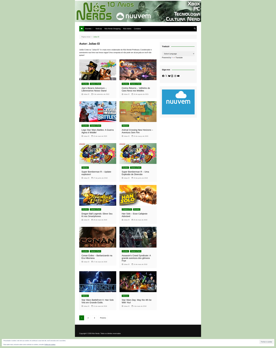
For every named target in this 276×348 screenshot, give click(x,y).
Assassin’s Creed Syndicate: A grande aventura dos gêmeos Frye (136, 258)
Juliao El (86, 94)
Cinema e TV (127, 209)
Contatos (137, 29)
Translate (179, 58)
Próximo (103, 318)
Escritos (88, 29)
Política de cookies (49, 344)
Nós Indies (127, 29)
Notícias (99, 29)
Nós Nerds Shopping (112, 29)
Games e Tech (95, 84)
